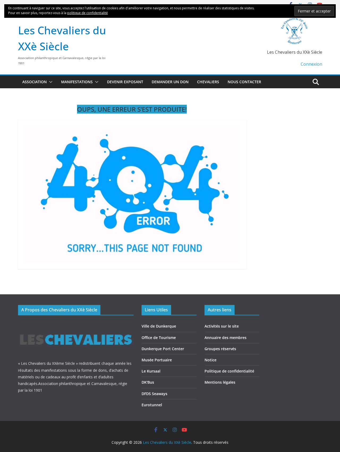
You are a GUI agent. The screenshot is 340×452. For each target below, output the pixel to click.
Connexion (311, 64)
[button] (50, 82)
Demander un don (170, 81)
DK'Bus (148, 382)
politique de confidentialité (87, 13)
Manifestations (77, 81)
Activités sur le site (222, 326)
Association (34, 81)
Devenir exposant (125, 81)
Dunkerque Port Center (163, 348)
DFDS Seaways (154, 393)
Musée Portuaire (157, 359)
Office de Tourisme (159, 337)
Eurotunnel (152, 404)
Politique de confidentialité (229, 371)
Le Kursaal (151, 371)
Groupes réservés (220, 348)
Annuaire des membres (225, 337)
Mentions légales (220, 382)
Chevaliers (208, 81)
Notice (210, 359)
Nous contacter (244, 81)
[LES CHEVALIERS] (76, 324)
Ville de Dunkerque (159, 326)
